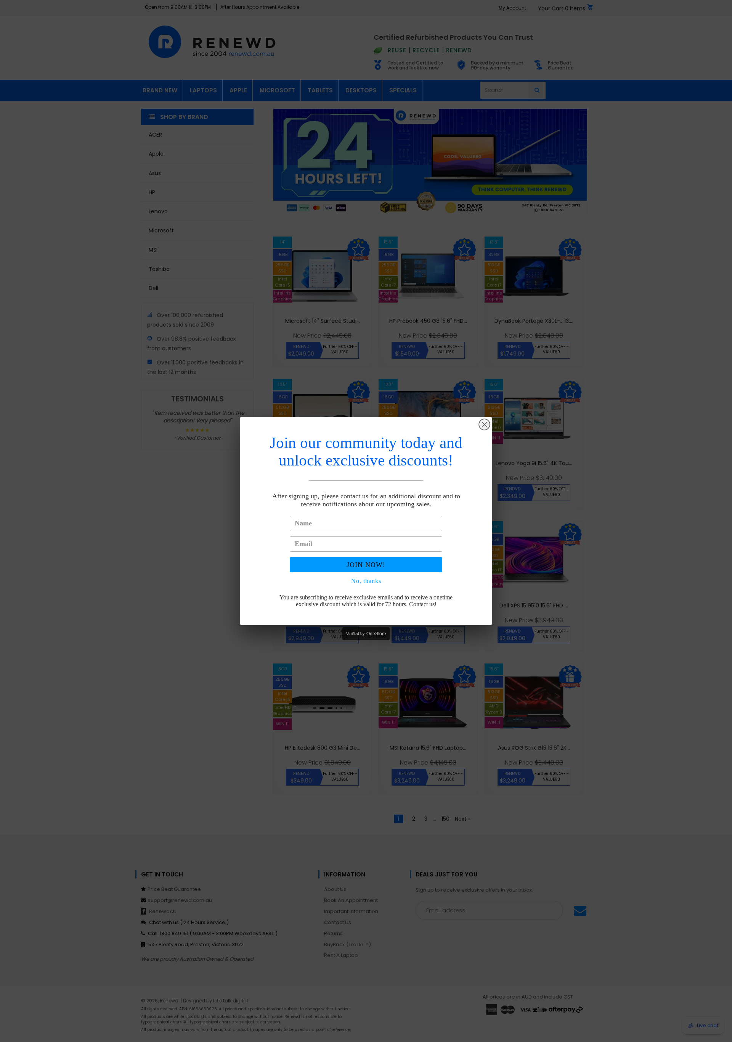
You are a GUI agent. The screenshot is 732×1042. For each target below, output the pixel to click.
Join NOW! (366, 565)
